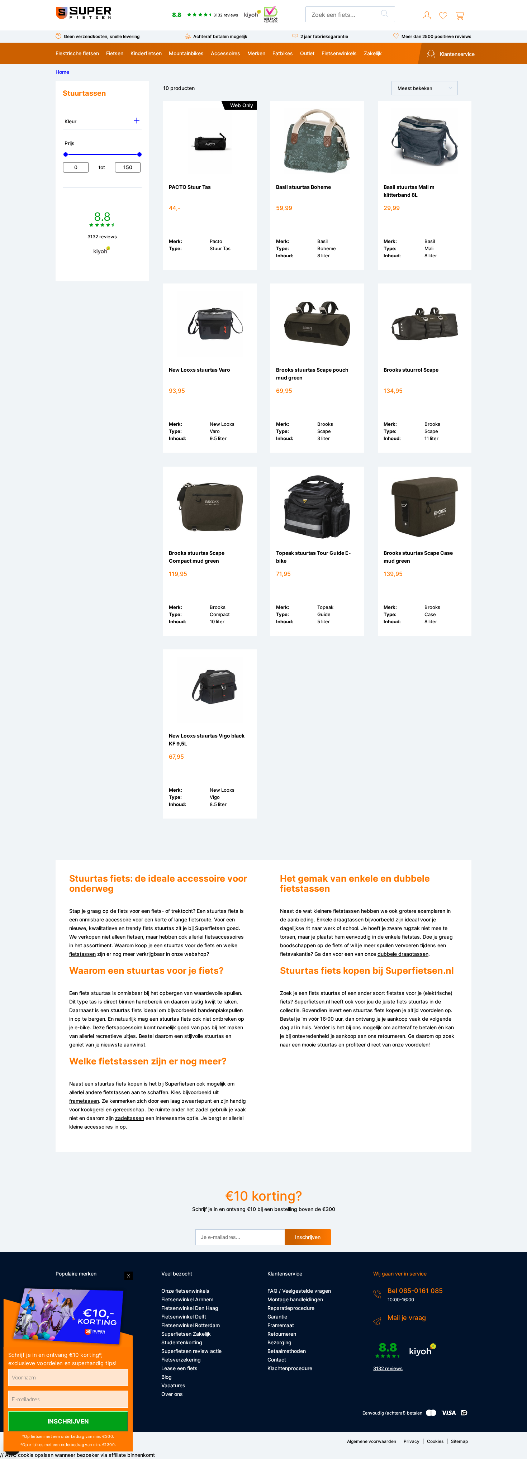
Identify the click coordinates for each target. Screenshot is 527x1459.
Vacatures (173, 1385)
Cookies (435, 1441)
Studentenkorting (181, 1342)
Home (62, 72)
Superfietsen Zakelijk (186, 1334)
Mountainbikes (186, 53)
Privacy (411, 1441)
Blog (166, 1377)
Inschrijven (308, 1237)
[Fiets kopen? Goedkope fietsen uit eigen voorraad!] (83, 17)
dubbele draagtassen (403, 954)
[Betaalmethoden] (431, 1414)
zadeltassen (129, 1118)
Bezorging (279, 1342)
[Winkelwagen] (459, 15)
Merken (256, 53)
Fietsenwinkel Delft (183, 1316)
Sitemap (459, 1441)
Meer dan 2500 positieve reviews (436, 36)
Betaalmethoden (286, 1351)
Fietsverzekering (181, 1360)
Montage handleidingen (295, 1299)
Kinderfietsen (146, 53)
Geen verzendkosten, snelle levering (102, 36)
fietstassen (82, 954)
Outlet (307, 53)
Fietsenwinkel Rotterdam (190, 1325)
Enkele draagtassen (340, 919)
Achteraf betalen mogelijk (220, 36)
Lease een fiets (179, 1368)
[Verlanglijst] (443, 15)
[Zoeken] (384, 14)
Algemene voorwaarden (371, 1441)
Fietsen (114, 53)
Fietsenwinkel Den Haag (189, 1308)
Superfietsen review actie (191, 1351)
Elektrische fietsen (77, 53)
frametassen (84, 1101)
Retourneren (281, 1334)
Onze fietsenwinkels (185, 1291)
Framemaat (280, 1325)
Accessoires (225, 53)
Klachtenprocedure (289, 1368)
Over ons (172, 1394)
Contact (276, 1360)
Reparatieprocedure (290, 1308)
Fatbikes (282, 53)
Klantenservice (456, 54)
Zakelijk (373, 53)
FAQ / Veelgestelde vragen (299, 1291)
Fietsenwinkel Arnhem (187, 1299)
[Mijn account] (427, 15)
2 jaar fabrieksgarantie (324, 36)
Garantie (277, 1316)
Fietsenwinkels (339, 53)
